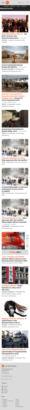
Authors (5, 406)
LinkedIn (5, 392)
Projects (17, 403)
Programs (6, 6)
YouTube (5, 389)
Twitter (5, 387)
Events (17, 402)
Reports (5, 402)
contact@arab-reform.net (7, 369)
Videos (17, 399)
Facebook (6, 386)
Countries (23, 6)
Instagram (6, 391)
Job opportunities (19, 406)
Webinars (18, 401)
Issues (18, 6)
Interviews (5, 405)
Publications (4, 399)
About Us (12, 6)
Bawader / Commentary (8, 401)
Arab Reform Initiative (7, 2)
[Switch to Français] (23, 2)
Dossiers (5, 403)
